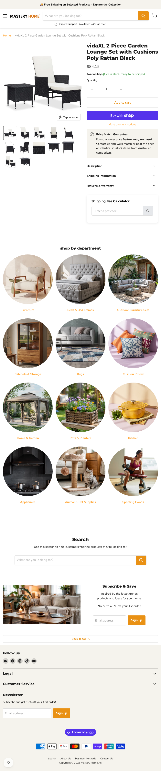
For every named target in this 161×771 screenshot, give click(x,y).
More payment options (122, 124)
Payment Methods (85, 758)
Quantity (92, 80)
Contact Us (106, 758)
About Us (65, 758)
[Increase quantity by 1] (121, 89)
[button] (10, 133)
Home (7, 35)
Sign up (136, 620)
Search (52, 758)
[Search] (143, 15)
